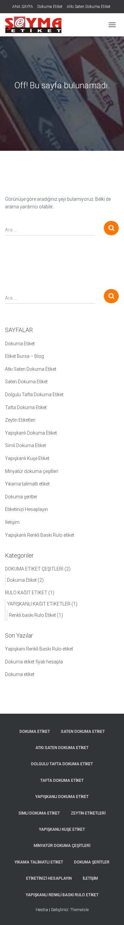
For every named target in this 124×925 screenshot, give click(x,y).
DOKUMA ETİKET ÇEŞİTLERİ (34, 568)
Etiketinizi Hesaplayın (26, 509)
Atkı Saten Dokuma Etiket (88, 6)
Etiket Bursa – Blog (24, 356)
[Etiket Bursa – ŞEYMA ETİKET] (36, 25)
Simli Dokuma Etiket (25, 445)
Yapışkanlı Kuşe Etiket (27, 458)
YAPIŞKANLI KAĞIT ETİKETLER (38, 604)
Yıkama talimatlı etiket (27, 483)
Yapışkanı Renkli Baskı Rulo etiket (39, 649)
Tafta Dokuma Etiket (26, 407)
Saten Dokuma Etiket (26, 381)
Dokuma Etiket (49, 6)
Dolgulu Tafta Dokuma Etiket (34, 394)
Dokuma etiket (19, 674)
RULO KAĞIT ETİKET (26, 592)
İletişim (12, 522)
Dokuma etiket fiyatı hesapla (34, 661)
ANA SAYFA (22, 6)
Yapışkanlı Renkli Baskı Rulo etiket (39, 535)
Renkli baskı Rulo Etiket (32, 615)
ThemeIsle (79, 909)
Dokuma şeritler (21, 496)
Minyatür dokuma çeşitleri (31, 471)
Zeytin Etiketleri (20, 420)
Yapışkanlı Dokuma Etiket (31, 433)
